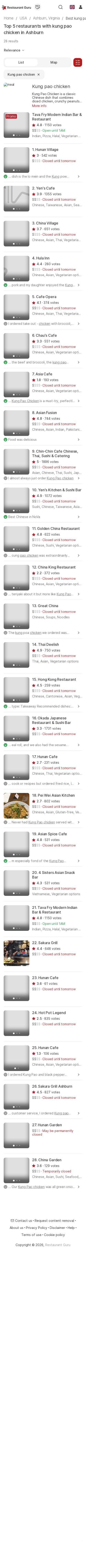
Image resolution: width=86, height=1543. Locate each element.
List (21, 62)
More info (39, 106)
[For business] (38, 7)
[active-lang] (72, 7)
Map (53, 62)
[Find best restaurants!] (16, 7)
